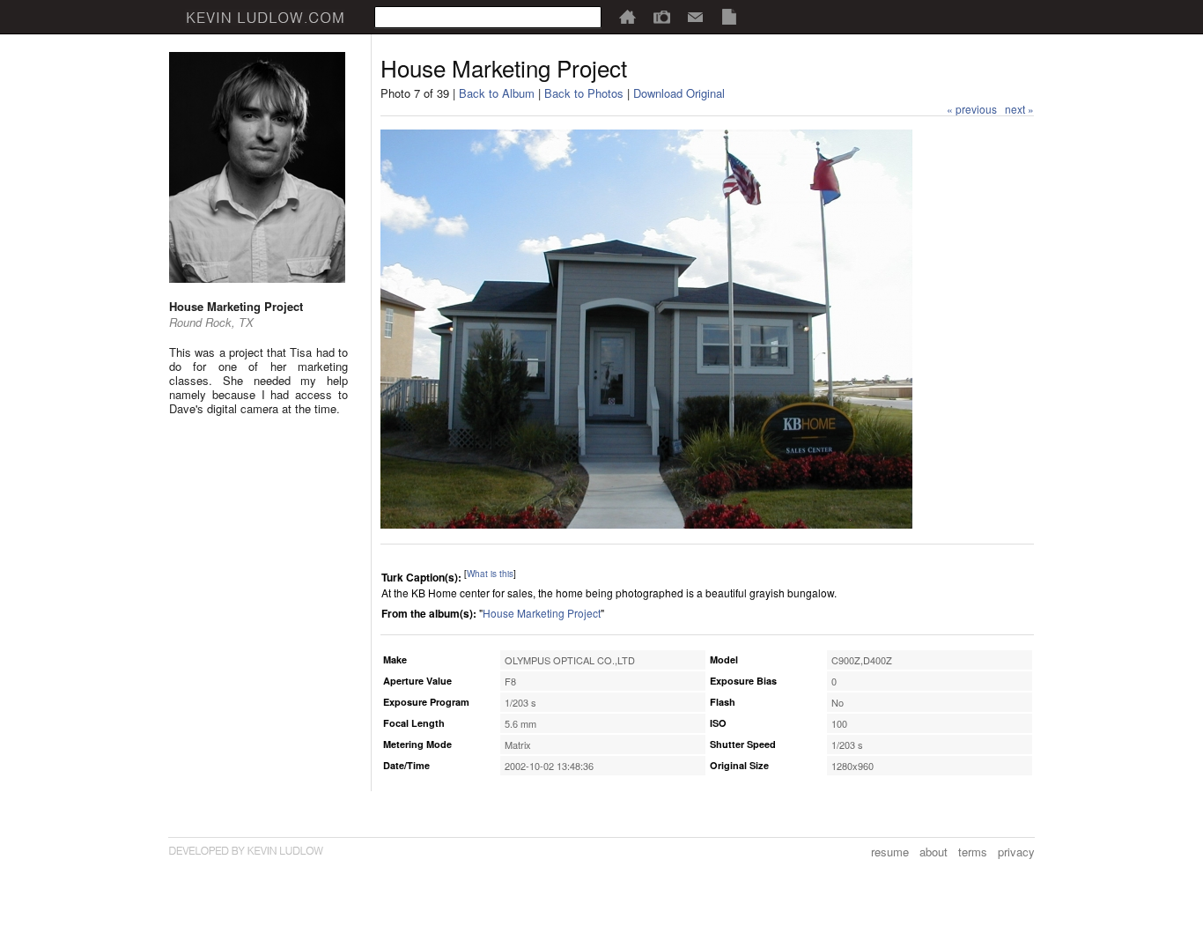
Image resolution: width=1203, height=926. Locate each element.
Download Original (679, 93)
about (933, 851)
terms (972, 851)
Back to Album (497, 93)
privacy (1016, 851)
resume (890, 851)
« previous (972, 108)
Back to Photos (584, 93)
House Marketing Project (542, 612)
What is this (490, 573)
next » (1019, 108)
